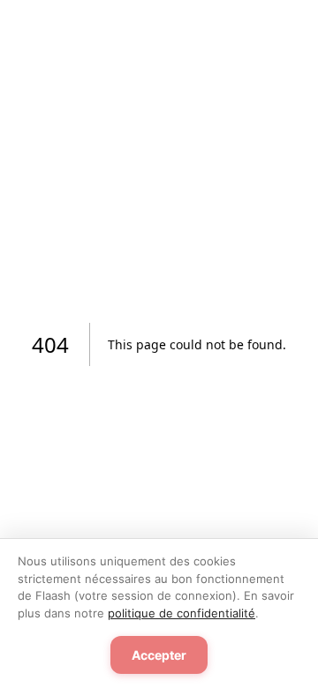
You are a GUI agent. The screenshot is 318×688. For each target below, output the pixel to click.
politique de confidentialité (181, 613)
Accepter (159, 654)
